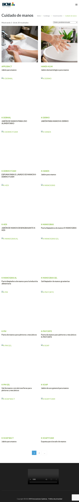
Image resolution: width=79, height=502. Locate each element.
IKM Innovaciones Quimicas (38, 499)
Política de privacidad (55, 499)
